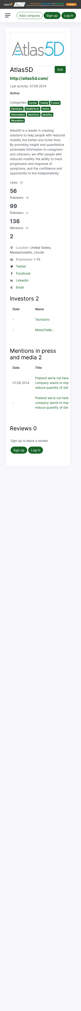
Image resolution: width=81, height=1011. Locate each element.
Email (20, 287)
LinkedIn (22, 280)
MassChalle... (44, 330)
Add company (29, 15)
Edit (60, 69)
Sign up (52, 15)
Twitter (21, 266)
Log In (68, 15)
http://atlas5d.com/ (29, 78)
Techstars (42, 319)
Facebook (23, 273)
